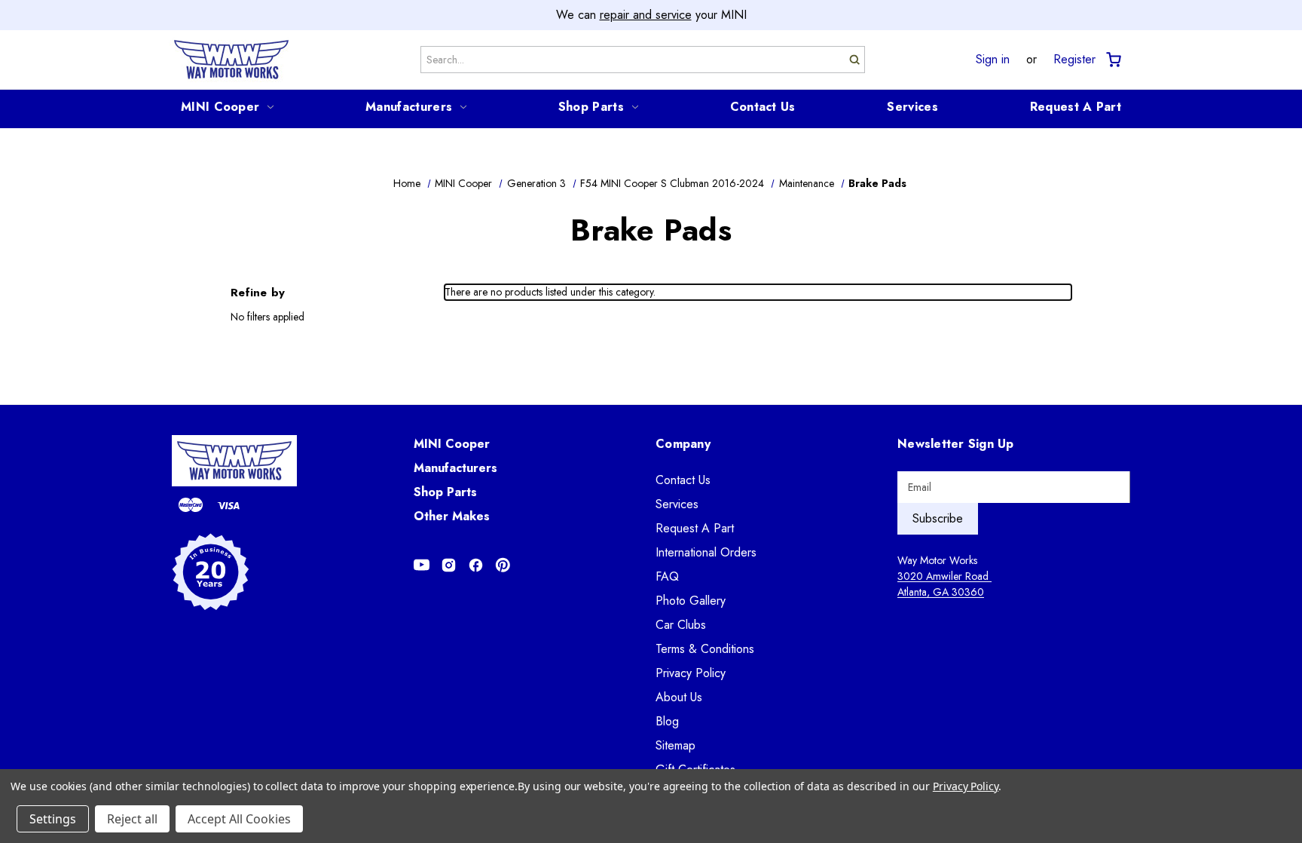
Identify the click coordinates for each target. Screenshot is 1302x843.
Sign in (993, 60)
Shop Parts (591, 106)
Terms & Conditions (705, 649)
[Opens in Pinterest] (503, 565)
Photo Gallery (691, 600)
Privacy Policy (691, 673)
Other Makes (452, 516)
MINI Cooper (220, 106)
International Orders (706, 552)
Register (1074, 60)
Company (683, 443)
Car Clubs (681, 624)
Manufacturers (408, 106)
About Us (679, 697)
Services (912, 106)
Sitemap (675, 745)
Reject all (132, 819)
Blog (667, 721)
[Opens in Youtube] (421, 565)
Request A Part (1075, 106)
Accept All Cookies (239, 819)
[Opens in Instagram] (449, 565)
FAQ (667, 576)
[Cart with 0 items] (1112, 60)
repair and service (646, 14)
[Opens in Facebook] (476, 565)
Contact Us (763, 106)
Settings (52, 819)
